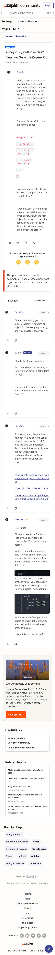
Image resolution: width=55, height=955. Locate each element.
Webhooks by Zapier (17, 841)
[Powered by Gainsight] (27, 877)
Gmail (36, 841)
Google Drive (39, 849)
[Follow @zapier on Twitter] (39, 935)
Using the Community (19, 742)
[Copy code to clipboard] (47, 596)
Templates (27, 922)
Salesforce (35, 863)
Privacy (42, 950)
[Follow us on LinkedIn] (27, 935)
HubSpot (21, 856)
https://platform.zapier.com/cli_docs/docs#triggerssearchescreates (32, 478)
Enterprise (27, 917)
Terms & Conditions (16, 883)
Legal (32, 950)
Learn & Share (26, 21)
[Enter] (4, 13)
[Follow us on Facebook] (22, 935)
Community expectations (21, 747)
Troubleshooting (15, 812)
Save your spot (15, 714)
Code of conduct (16, 738)
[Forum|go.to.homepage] (21, 5)
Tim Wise (19, 312)
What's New (8, 28)
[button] (48, 5)
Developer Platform (27, 903)
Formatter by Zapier (16, 849)
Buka (18, 72)
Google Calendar (15, 863)
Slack (9, 856)
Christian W (20, 519)
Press (27, 908)
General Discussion (16, 36)
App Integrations (27, 927)
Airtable (35, 856)
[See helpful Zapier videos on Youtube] (44, 935)
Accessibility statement (37, 883)
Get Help (6, 21)
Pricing (27, 893)
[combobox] (27, 13)
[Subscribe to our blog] (33, 935)
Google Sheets (14, 834)
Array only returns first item (19, 786)
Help (27, 898)
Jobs (27, 913)
